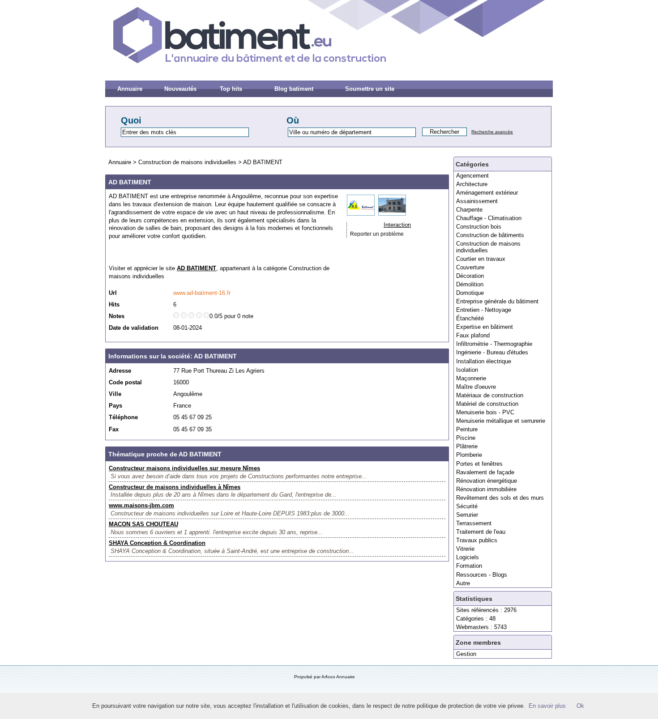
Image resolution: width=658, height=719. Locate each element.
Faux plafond (473, 335)
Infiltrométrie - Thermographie (494, 343)
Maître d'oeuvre (476, 386)
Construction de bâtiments (490, 235)
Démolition (469, 284)
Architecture (471, 184)
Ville (115, 394)
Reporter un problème (377, 234)
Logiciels (467, 557)
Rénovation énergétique (486, 480)
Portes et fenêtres (479, 463)
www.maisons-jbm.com (141, 505)
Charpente (469, 209)
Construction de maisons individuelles (488, 246)
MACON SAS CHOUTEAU (143, 524)
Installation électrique (483, 361)
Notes (116, 316)
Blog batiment (293, 88)
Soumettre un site (369, 88)
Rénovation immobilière (486, 489)
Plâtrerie (467, 446)
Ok (580, 705)
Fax (114, 429)
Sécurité (467, 506)
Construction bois (478, 226)
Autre (463, 583)
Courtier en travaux (480, 258)
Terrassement (473, 523)
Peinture (467, 429)
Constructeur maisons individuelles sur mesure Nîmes (184, 468)
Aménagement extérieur (487, 192)
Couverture (470, 267)
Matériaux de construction (489, 395)
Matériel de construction (487, 403)
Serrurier (467, 514)
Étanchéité (470, 318)
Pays (115, 405)
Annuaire (129, 88)
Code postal (125, 382)
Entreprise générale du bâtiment (497, 301)
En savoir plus (547, 705)
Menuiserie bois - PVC (485, 412)
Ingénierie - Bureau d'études (492, 352)
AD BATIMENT (262, 162)
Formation (469, 565)
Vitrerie (465, 548)
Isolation (467, 369)
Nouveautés (180, 88)
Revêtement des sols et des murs (500, 497)
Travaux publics (476, 540)
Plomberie (469, 454)
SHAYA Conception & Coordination (157, 543)
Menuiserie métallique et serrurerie (500, 420)
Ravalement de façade (485, 472)
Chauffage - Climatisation (488, 218)
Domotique (470, 292)
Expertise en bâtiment (484, 326)
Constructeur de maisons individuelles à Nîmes (174, 487)
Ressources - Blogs (481, 574)
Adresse (120, 370)
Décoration (470, 275)
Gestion (466, 654)
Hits (114, 304)
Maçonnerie (471, 378)
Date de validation (133, 327)
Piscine (465, 437)
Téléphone (123, 417)
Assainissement (477, 201)
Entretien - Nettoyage (483, 309)
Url (113, 292)
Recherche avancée (492, 131)
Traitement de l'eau (480, 531)
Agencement (472, 175)
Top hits (231, 88)
